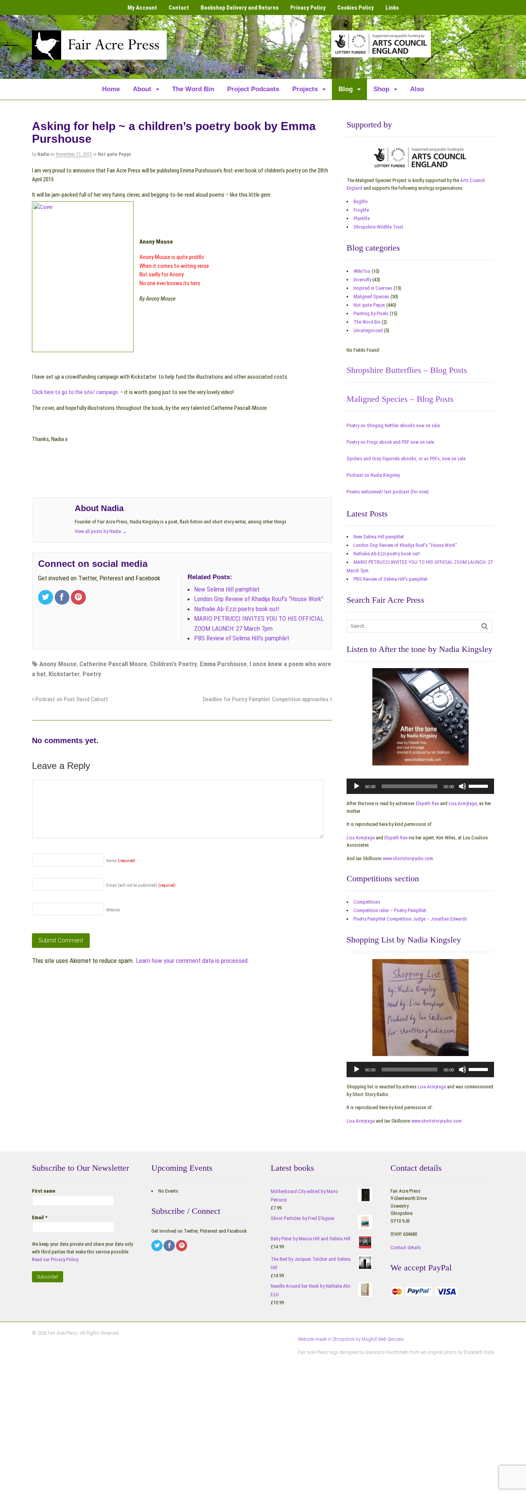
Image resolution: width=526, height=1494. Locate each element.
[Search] (484, 626)
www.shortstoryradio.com (408, 858)
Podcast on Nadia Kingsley (373, 475)
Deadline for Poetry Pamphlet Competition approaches (266, 699)
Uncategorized (368, 330)
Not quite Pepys (114, 154)
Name (120, 860)
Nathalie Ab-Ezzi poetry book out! (386, 553)
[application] (420, 786)
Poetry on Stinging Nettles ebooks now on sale (393, 425)
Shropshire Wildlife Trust (378, 227)
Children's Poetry (173, 664)
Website (113, 909)
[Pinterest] (79, 598)
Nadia (43, 154)
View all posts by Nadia (101, 531)
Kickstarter (64, 674)
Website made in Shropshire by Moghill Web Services (351, 1339)
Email (39, 1217)
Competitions (366, 902)
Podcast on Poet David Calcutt (71, 699)
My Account (142, 7)
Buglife (360, 201)
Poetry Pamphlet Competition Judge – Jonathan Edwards (410, 919)
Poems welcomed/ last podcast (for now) (388, 492)
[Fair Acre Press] (99, 54)
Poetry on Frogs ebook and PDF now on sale (390, 442)
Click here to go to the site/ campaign (75, 392)
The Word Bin (193, 89)
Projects (305, 89)
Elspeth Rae (427, 803)
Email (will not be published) (141, 885)
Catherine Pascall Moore (113, 664)
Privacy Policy (308, 7)
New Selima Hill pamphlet (378, 537)
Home (111, 89)
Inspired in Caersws (372, 288)
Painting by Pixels (371, 313)
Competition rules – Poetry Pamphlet (389, 910)
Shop (381, 89)
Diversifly (362, 279)
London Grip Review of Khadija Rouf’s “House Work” (405, 545)
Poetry (91, 674)
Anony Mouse (58, 664)
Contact (179, 7)
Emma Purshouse (223, 664)
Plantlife (361, 218)
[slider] (479, 785)
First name (43, 1191)
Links (392, 7)
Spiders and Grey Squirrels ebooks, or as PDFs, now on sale (406, 458)
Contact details (405, 1247)
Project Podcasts (253, 89)
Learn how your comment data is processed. (193, 960)
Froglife (361, 210)
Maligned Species (371, 296)
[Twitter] (46, 598)
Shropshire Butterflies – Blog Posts (407, 370)
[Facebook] (63, 598)
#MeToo (361, 271)
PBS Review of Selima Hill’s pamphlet (390, 579)
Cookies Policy (355, 7)
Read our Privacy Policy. (55, 1259)
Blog (345, 89)
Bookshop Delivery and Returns (240, 7)
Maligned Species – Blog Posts (400, 399)
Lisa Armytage (463, 803)
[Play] (356, 786)
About (142, 89)
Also (417, 89)
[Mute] (462, 786)
